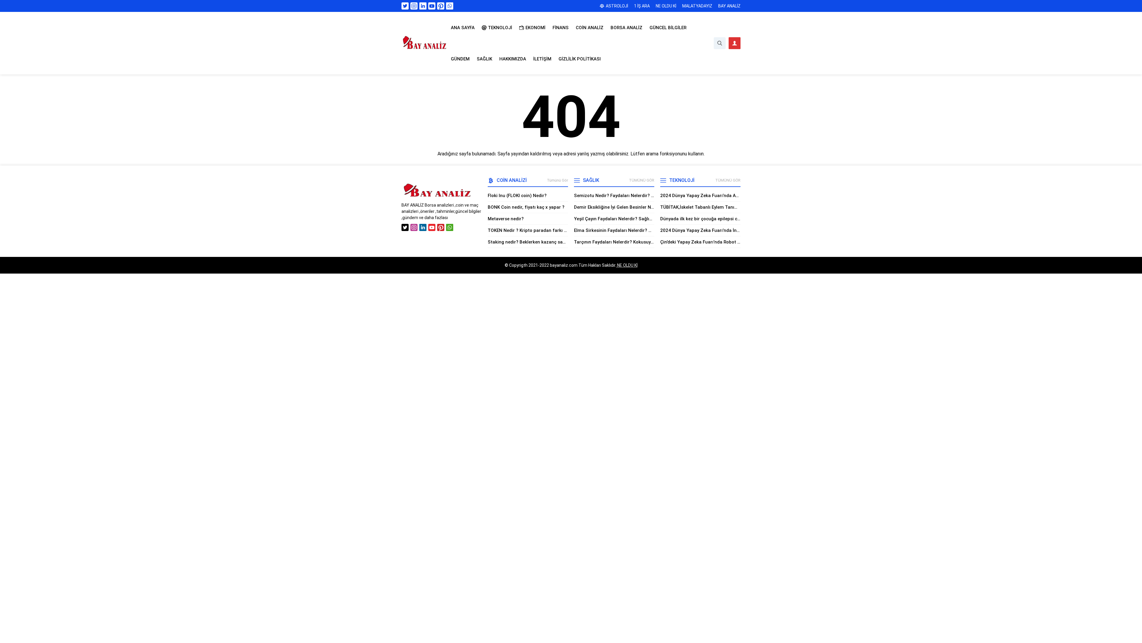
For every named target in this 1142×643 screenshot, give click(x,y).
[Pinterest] (440, 6)
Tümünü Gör (557, 180)
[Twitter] (405, 6)
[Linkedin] (422, 6)
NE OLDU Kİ (627, 265)
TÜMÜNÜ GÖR (641, 180)
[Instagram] (414, 6)
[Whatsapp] (449, 6)
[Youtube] (431, 6)
